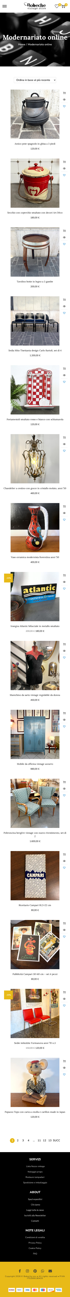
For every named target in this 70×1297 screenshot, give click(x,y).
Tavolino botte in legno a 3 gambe (35, 281)
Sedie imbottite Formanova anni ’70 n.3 (35, 1043)
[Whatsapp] (42, 1271)
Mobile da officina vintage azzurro (35, 763)
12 (44, 1140)
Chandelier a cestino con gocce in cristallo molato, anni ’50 (35, 488)
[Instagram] (27, 1271)
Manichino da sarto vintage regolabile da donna (35, 695)
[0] (57, 6)
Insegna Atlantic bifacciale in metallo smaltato (35, 626)
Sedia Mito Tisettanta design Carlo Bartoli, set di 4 (35, 350)
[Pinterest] (35, 1271)
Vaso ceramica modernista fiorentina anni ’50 (35, 557)
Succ (56, 1140)
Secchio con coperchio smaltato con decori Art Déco (35, 212)
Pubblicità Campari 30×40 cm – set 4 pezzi (35, 974)
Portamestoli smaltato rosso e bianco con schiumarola (35, 419)
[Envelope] (50, 1271)
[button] (64, 106)
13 (50, 1140)
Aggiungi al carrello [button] (64, 93)
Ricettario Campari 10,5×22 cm (35, 905)
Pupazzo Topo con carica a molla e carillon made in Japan (35, 1111)
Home (21, 44)
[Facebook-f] (20, 1271)
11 (39, 1140)
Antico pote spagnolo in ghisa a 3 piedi (35, 143)
